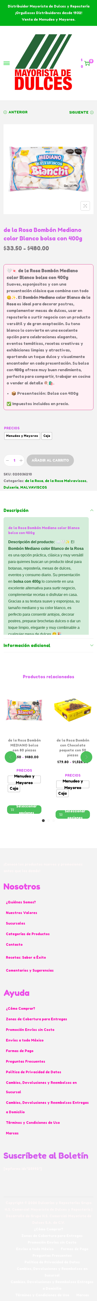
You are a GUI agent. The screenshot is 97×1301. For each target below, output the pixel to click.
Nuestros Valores (21, 913)
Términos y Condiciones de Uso (33, 1123)
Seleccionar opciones (26, 809)
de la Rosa (34, 481)
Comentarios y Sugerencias (30, 970)
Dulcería (11, 487)
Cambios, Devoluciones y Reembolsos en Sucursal (41, 1087)
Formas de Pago (19, 1051)
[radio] (22, 435)
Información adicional (27, 645)
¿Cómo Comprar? (20, 1008)
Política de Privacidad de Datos (33, 1072)
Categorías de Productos (28, 934)
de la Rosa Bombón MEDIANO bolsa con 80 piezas (24, 745)
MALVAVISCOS (33, 487)
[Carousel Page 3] (53, 820)
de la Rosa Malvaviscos (65, 481)
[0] (87, 63)
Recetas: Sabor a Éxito (26, 957)
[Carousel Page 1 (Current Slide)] (43, 820)
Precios (12, 428)
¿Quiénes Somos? (21, 902)
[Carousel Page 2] (48, 820)
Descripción (16, 510)
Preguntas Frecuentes (25, 1061)
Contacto (14, 944)
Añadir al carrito (50, 460)
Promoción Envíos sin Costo (30, 1030)
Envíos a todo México (25, 1040)
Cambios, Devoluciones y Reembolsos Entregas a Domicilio (47, 1107)
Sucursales (15, 923)
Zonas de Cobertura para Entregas (36, 1019)
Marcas (12, 1133)
